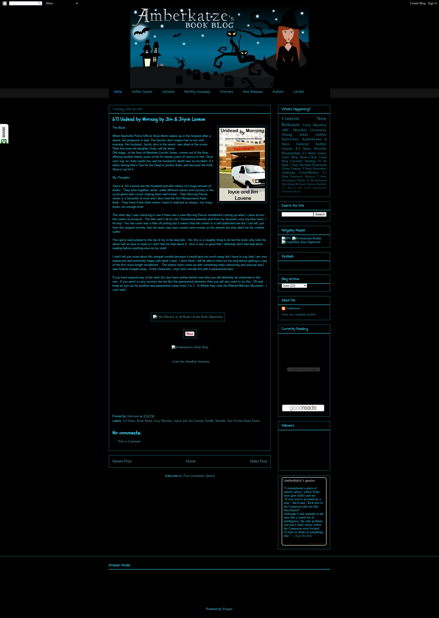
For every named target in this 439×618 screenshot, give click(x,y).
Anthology (288, 172)
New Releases (253, 92)
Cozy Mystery (162, 421)
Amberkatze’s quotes (299, 480)
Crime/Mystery (309, 172)
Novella (220, 421)
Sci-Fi (308, 187)
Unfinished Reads (291, 191)
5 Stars (293, 165)
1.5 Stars (287, 187)
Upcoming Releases (294, 184)
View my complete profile (299, 314)
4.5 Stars (129, 421)
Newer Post (121, 461)
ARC (285, 130)
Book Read (144, 421)
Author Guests (142, 92)
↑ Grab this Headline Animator (190, 361)
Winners (226, 92)
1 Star (298, 187)
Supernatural (320, 187)
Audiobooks (312, 139)
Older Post (258, 461)
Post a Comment (129, 441)
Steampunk (289, 180)
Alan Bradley (303, 536)
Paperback (296, 176)
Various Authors (317, 184)
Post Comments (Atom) (199, 476)
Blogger (227, 609)
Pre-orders (320, 168)
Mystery (310, 176)
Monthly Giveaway (197, 92)
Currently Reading (302, 161)
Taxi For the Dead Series (243, 421)
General (302, 144)
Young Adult (295, 134)
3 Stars (307, 168)
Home (118, 92)
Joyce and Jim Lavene (188, 421)
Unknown (133, 416)
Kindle (209, 421)
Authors (278, 92)
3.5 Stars (309, 153)
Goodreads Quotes (316, 543)
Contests (168, 92)
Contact (299, 92)
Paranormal (291, 153)
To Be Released (317, 180)
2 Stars (322, 176)
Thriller (301, 180)
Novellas (305, 165)
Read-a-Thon (308, 157)
